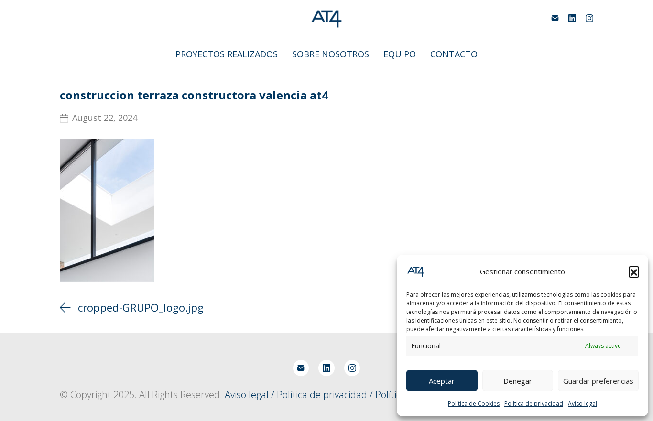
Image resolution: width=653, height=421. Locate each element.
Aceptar (442, 381)
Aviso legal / (251, 394)
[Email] (555, 18)
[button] (634, 271)
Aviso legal (582, 403)
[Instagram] (589, 18)
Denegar (517, 381)
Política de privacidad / (326, 394)
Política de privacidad (533, 403)
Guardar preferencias (598, 381)
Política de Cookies (474, 403)
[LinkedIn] (572, 18)
